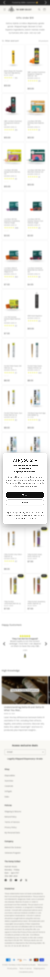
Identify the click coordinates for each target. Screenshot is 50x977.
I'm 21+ (25, 495)
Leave (25, 502)
